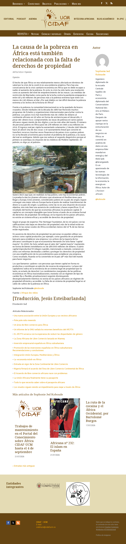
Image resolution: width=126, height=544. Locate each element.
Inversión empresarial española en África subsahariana (39, 343)
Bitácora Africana (84, 18)
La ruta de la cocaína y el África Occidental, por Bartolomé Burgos (97, 411)
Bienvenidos (18, 4)
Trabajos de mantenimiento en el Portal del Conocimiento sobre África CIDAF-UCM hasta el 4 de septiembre (26, 439)
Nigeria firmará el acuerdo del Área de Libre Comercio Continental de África (49, 368)
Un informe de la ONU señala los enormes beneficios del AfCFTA (43, 329)
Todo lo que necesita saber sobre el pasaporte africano (39, 382)
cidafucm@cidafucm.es (46, 527)
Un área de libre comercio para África (31, 325)
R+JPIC (120, 18)
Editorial (9, 18)
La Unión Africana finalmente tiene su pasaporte (36, 378)
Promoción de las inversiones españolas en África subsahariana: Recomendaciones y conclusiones (42, 349)
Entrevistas (78, 34)
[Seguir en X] (107, 3)
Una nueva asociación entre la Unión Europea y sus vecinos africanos (45, 315)
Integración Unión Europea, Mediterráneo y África (36, 355)
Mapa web (76, 4)
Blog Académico (105, 18)
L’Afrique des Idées (29, 293)
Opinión (67, 34)
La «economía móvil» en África (27, 359)
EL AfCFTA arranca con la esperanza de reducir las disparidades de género (48, 334)
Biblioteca (46, 4)
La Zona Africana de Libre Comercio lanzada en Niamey (39, 338)
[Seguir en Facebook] (102, 3)
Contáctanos (34, 4)
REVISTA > (23, 34)
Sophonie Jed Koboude (102, 73)
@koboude (39, 288)
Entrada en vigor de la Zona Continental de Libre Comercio (41, 364)
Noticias (35, 34)
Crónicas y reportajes (51, 34)
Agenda (33, 18)
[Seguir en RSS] (111, 3)
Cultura (89, 34)
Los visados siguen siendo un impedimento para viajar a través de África (47, 387)
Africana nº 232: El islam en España (62, 447)
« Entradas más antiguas (24, 466)
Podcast (21, 18)
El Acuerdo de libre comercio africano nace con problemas (40, 373)
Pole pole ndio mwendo (25, 320)
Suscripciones (102, 34)
